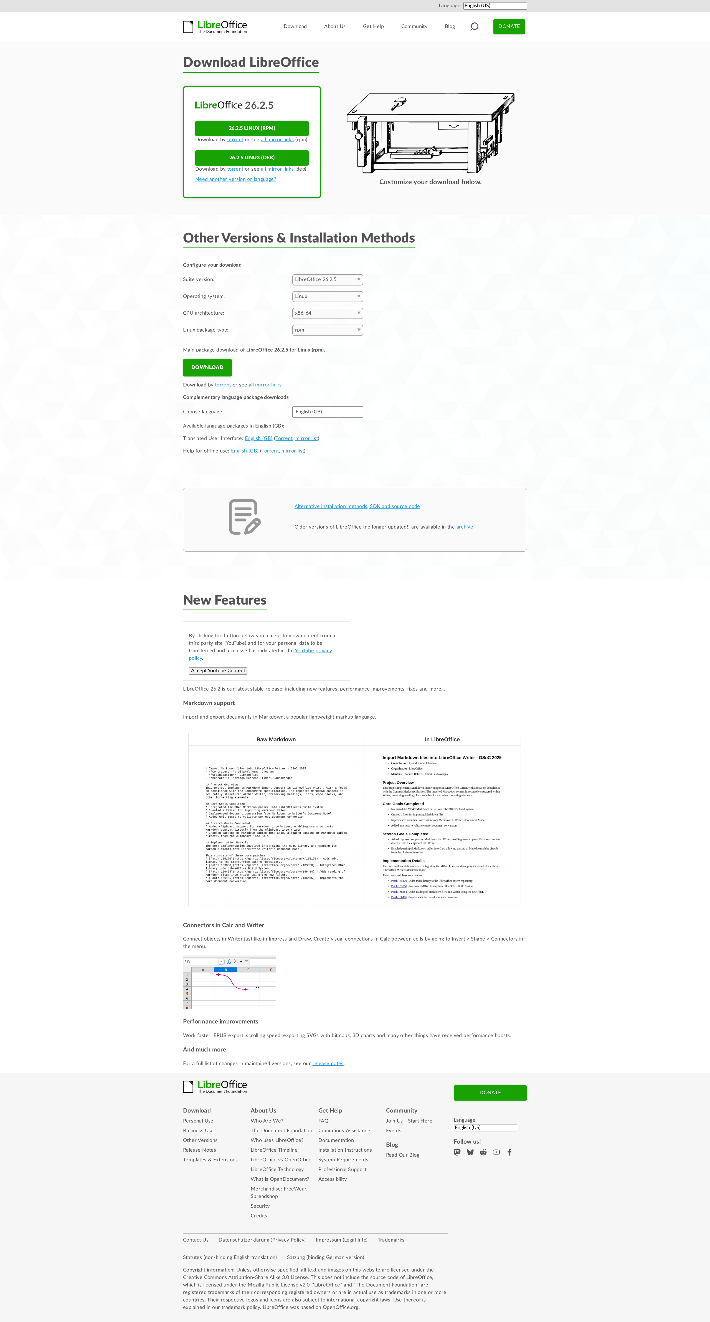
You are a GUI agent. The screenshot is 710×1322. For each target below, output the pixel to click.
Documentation (336, 1140)
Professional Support (342, 1169)
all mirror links (277, 139)
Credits (259, 1216)
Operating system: (204, 296)
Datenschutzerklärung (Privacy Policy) (262, 1240)
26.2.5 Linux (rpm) (252, 128)
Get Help (373, 26)
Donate (509, 26)
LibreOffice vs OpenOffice (281, 1159)
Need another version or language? (235, 179)
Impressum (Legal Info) (342, 1240)
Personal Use (198, 1121)
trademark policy (241, 1307)
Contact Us (196, 1240)
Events (393, 1130)
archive (465, 527)
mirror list (306, 438)
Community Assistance (344, 1130)
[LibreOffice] (215, 27)
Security (260, 1206)
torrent (235, 139)
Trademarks (391, 1240)
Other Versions (200, 1140)
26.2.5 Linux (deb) (252, 157)
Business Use (198, 1130)
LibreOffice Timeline (274, 1150)
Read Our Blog (402, 1155)
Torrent (284, 438)
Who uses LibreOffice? (277, 1140)
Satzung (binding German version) (325, 1257)
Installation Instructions (345, 1150)
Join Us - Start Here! (410, 1121)
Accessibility (332, 1179)
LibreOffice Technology (277, 1169)
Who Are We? (267, 1121)
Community (414, 26)
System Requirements (343, 1159)
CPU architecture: (204, 313)
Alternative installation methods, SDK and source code (357, 506)
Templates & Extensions (210, 1159)
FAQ (323, 1121)
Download (295, 26)
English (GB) (259, 438)
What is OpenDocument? (280, 1179)
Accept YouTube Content (218, 670)
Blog (450, 26)
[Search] (474, 26)
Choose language (202, 412)
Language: (450, 5)
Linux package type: (206, 330)
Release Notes (199, 1150)
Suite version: (199, 279)
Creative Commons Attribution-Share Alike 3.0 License (245, 1277)
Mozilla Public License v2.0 (279, 1285)
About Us (335, 26)
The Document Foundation (281, 1130)
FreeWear (295, 1189)
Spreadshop (264, 1196)
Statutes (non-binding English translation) (230, 1257)
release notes (328, 1063)
